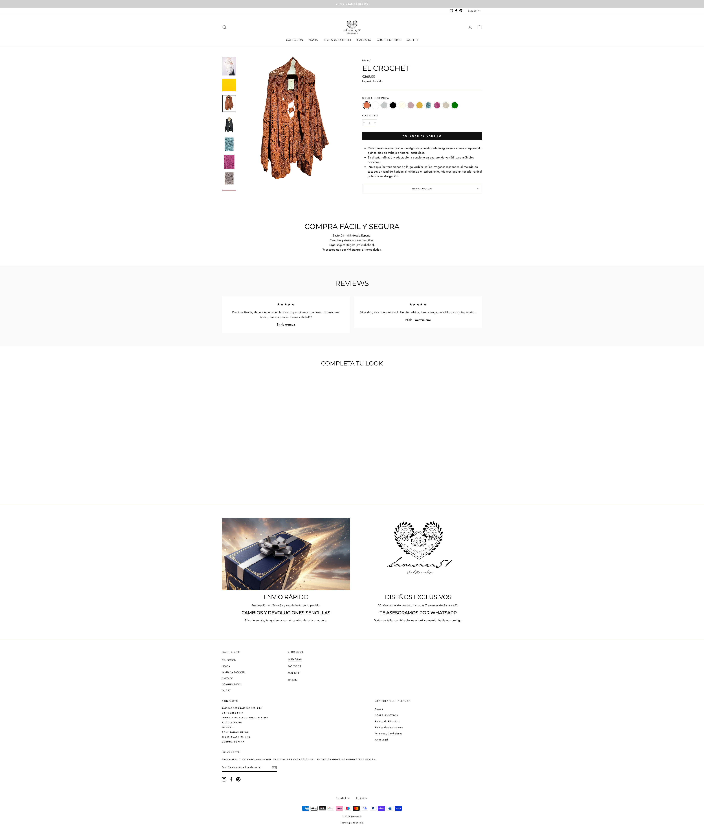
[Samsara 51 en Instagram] (224, 779)
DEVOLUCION (422, 188)
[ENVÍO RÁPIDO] (286, 554)
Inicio (365, 60)
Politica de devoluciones (389, 727)
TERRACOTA (366, 105)
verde (454, 105)
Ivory (402, 105)
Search (379, 709)
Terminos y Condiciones (388, 733)
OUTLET (412, 40)
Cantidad (370, 115)
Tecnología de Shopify (352, 822)
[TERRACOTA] (228, 482)
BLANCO (375, 105)
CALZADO (364, 40)
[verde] (277, 482)
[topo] (272, 482)
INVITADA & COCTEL (337, 40)
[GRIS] (238, 482)
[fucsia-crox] (268, 482)
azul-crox (428, 105)
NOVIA (313, 40)
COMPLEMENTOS (389, 40)
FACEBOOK (294, 666)
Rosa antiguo (410, 105)
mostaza (419, 105)
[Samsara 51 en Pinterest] (238, 779)
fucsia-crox (437, 105)
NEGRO (393, 105)
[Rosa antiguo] (253, 482)
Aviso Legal (381, 739)
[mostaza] (258, 482)
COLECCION (294, 40)
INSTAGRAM (295, 659)
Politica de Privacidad (387, 721)
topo (446, 105)
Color (375, 98)
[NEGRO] (243, 482)
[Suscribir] (274, 767)
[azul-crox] (263, 482)
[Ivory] (248, 482)
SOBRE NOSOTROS (386, 715)
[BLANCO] (233, 482)
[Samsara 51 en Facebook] (231, 779)
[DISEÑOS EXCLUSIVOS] (418, 554)
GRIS (384, 105)
